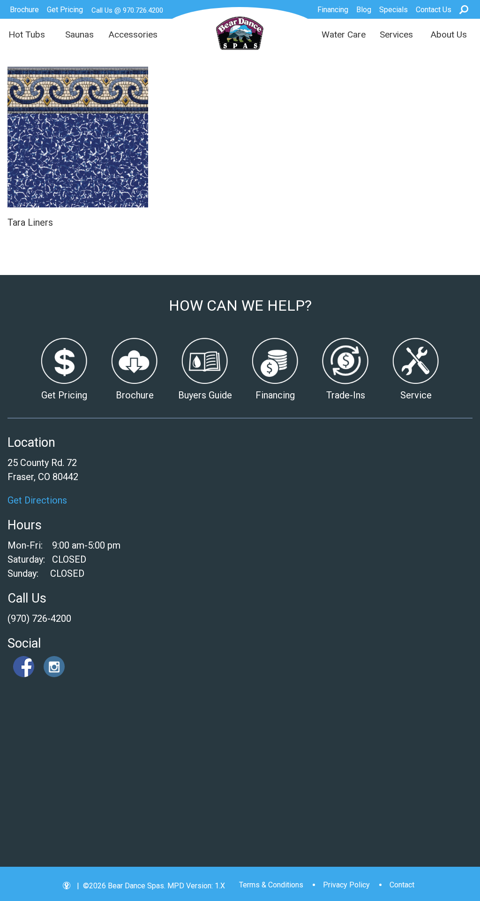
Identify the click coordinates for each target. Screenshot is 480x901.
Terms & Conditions (271, 884)
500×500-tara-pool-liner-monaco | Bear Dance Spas (240, 37)
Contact (402, 884)
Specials (393, 9)
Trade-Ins (345, 395)
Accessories (133, 34)
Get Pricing (65, 9)
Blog (363, 9)
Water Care (344, 34)
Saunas (79, 34)
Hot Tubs (26, 34)
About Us (448, 34)
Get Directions (37, 500)
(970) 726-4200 (39, 618)
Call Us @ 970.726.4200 (127, 10)
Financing (332, 9)
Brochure (24, 9)
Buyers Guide (205, 395)
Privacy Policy (346, 884)
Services (396, 34)
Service (416, 395)
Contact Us (433, 9)
